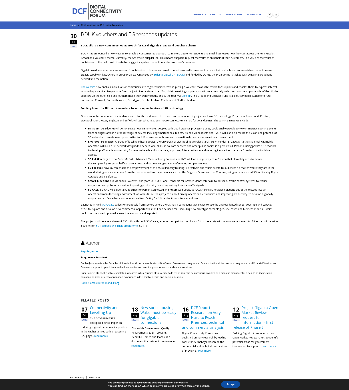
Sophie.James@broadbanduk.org (100, 283)
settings (204, 386)
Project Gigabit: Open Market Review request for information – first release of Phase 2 (255, 317)
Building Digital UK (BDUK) (169, 74)
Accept (231, 384)
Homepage (199, 14)
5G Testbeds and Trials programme (117, 225)
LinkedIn (186, 95)
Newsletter (253, 14)
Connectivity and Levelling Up (104, 310)
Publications (234, 14)
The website (88, 87)
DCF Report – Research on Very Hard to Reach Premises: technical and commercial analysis (203, 317)
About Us (215, 14)
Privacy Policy (77, 377)
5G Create (108, 204)
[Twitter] (269, 14)
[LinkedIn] (276, 14)
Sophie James (89, 251)
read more (100, 336)
